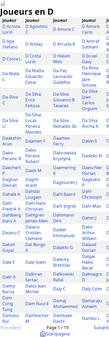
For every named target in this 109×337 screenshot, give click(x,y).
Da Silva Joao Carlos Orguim (90, 99)
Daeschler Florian (92, 170)
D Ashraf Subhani (90, 44)
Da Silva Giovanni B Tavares (64, 100)
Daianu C (11, 233)
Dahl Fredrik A (11, 206)
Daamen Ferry (61, 141)
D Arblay (33, 44)
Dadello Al (92, 156)
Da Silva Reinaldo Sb (65, 123)
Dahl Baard (64, 194)
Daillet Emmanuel (64, 232)
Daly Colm (92, 289)
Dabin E (89, 141)
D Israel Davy (89, 59)
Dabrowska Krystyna (64, 156)
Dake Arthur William (89, 232)
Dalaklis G (63, 247)
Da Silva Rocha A (90, 123)
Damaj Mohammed (65, 303)
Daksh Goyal (8, 247)
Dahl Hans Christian (35, 206)
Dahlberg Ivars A (11, 218)
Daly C (59, 289)
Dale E (8, 262)
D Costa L (11, 59)
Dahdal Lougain (33, 194)
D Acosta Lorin (11, 29)
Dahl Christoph (92, 194)
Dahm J (89, 218)
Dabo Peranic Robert (32, 155)
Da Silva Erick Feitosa (33, 100)
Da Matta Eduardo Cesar (34, 76)
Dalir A (9, 277)
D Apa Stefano (10, 44)
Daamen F (35, 141)
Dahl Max (91, 206)
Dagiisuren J (65, 182)
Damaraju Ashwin (92, 303)
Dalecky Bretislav (61, 262)
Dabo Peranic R (11, 156)
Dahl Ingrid (64, 206)
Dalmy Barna (8, 289)
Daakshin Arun (11, 141)
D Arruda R (64, 44)
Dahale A (11, 194)
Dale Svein (35, 262)
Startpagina (58, 334)
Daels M (33, 170)
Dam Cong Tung (7, 303)
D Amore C (64, 29)
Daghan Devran (10, 182)
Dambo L (91, 318)
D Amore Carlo (91, 29)
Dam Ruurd (36, 303)
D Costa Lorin (33, 59)
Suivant (101, 327)
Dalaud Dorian (89, 247)
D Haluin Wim (61, 59)
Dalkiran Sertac (33, 277)
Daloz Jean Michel (35, 289)
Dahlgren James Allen (36, 218)
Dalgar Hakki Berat (89, 262)
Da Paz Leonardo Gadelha (62, 76)
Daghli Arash (31, 182)
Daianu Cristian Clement (33, 232)
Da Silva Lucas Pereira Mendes (33, 123)
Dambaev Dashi (62, 318)
